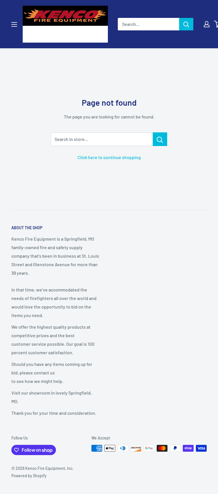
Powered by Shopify (29, 475)
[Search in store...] (160, 139)
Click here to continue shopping (109, 157)
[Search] (186, 24)
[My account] (206, 24)
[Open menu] (14, 24)
